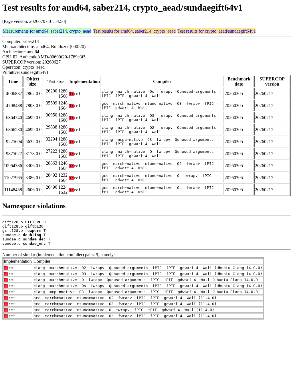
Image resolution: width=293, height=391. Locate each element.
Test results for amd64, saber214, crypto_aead (134, 31)
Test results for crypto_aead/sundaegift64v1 (216, 31)
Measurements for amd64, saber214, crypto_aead (47, 31)
